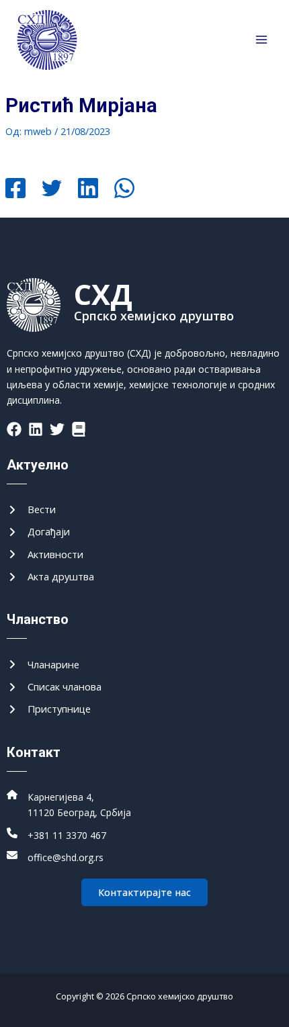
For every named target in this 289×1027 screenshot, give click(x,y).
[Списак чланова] (54, 687)
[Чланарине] (43, 664)
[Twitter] (52, 189)
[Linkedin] (88, 189)
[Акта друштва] (50, 576)
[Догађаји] (38, 531)
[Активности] (45, 554)
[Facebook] (15, 189)
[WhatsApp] (124, 189)
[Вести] (31, 509)
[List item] (14, 429)
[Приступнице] (49, 709)
